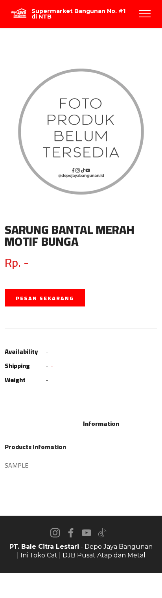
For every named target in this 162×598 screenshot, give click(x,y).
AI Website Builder (81, 585)
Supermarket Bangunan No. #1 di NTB (78, 14)
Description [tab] (60, 423)
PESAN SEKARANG (45, 298)
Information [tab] (101, 423)
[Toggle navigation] (145, 14)
